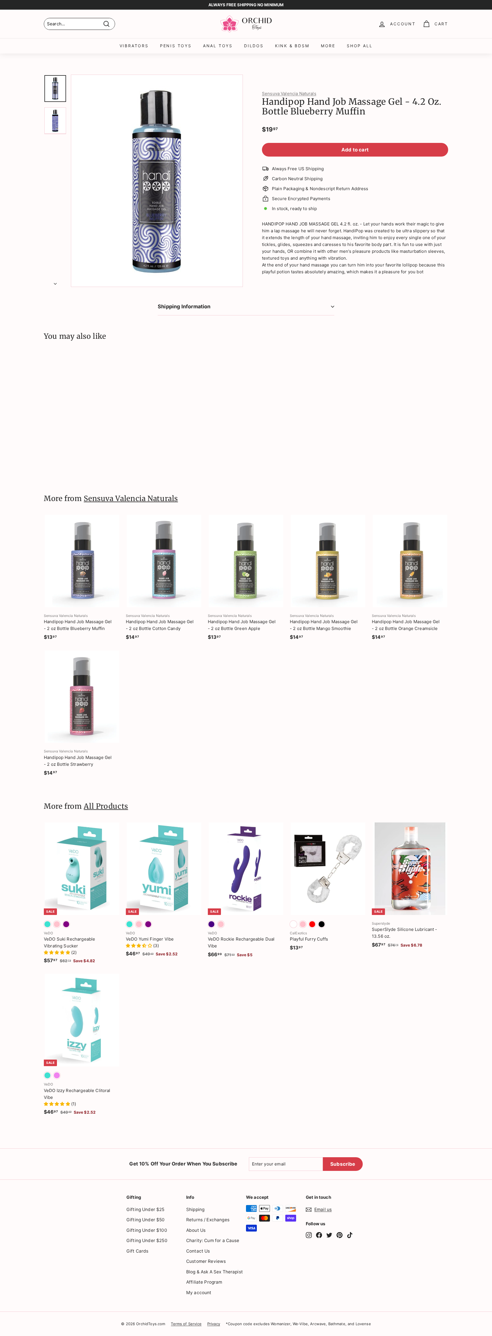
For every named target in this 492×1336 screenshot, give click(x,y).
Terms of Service (186, 1323)
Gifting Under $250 (146, 1240)
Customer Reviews (206, 1261)
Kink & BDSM (292, 45)
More (328, 45)
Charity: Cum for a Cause (212, 1240)
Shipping (195, 1209)
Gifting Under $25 (145, 1209)
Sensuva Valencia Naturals (289, 93)
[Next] (55, 282)
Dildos (254, 45)
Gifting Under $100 (146, 1230)
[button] (57, 952)
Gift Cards (137, 1251)
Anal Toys (218, 45)
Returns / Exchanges (207, 1219)
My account (199, 1292)
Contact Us (198, 1251)
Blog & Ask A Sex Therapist (214, 1272)
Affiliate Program (204, 1282)
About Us (196, 1230)
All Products (106, 806)
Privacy (213, 1323)
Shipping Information (184, 306)
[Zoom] (157, 181)
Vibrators (134, 45)
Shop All (359, 45)
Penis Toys (176, 45)
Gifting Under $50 (145, 1219)
